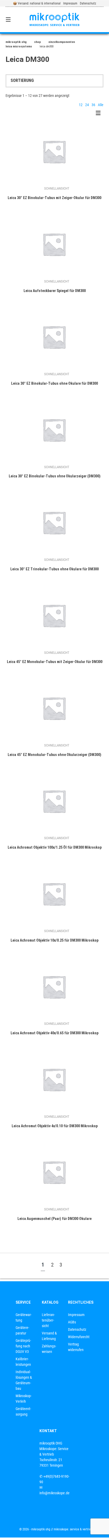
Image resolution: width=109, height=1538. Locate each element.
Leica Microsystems (19, 46)
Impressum (70, 3)
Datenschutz (88, 3)
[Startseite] (54, 19)
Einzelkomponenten (61, 42)
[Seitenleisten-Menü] (99, 114)
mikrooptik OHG (16, 42)
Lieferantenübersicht (48, 1320)
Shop (37, 42)
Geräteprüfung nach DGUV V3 (23, 1346)
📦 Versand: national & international (37, 3)
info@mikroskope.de (54, 1493)
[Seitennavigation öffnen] (15, 19)
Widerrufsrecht (78, 1337)
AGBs (72, 1322)
